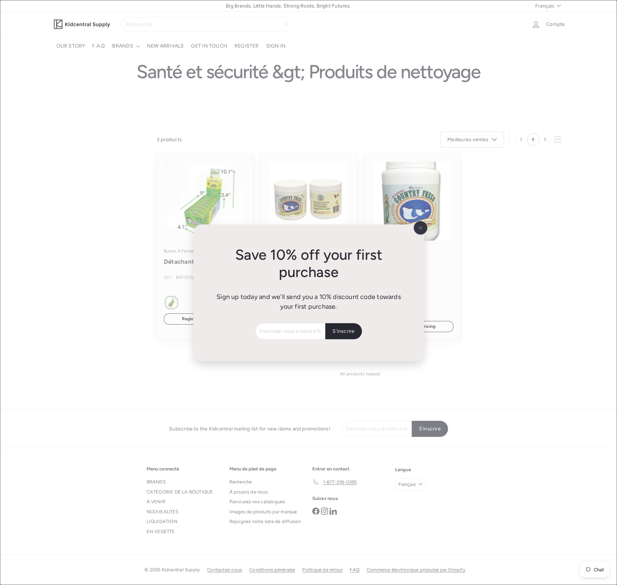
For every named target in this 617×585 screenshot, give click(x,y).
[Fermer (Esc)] (420, 228)
